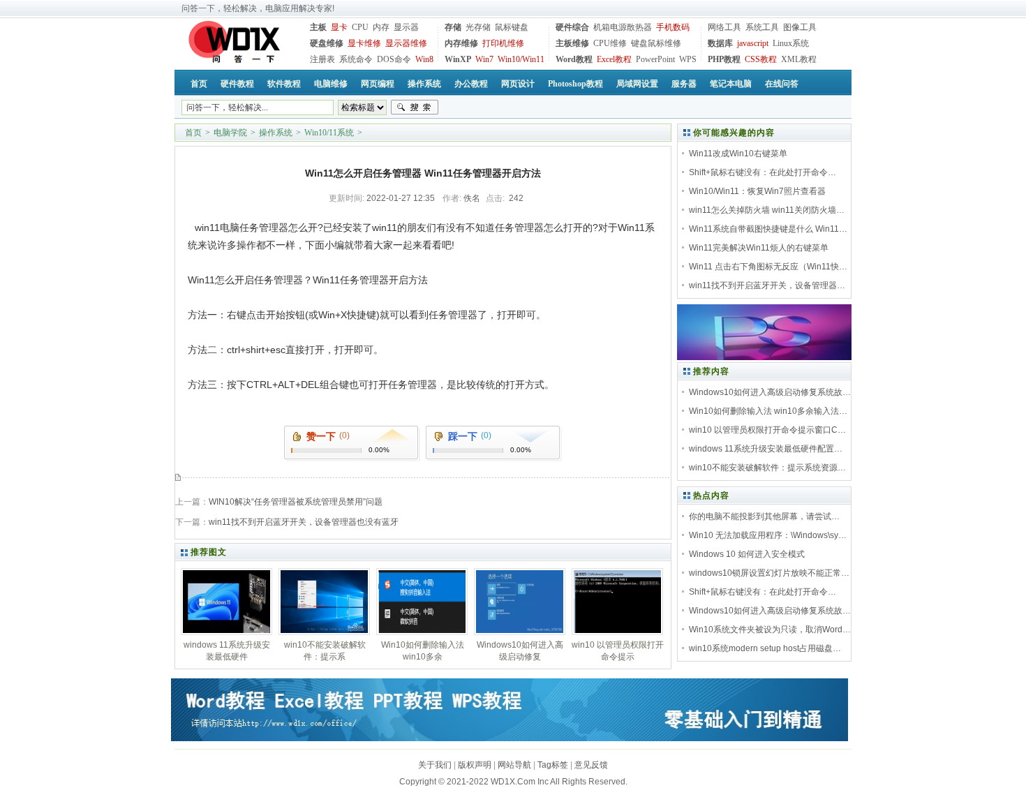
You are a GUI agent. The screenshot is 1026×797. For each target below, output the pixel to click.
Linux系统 (791, 43)
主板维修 (572, 43)
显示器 (406, 27)
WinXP (458, 59)
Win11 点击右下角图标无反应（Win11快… (768, 266)
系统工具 (762, 27)
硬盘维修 (326, 43)
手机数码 (673, 27)
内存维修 (461, 43)
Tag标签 (552, 765)
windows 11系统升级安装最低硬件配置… (765, 449)
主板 (318, 27)
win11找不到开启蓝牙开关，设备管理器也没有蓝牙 (304, 522)
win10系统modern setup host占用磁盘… (765, 648)
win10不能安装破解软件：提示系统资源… (767, 467)
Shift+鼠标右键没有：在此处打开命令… (762, 172)
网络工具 (724, 27)
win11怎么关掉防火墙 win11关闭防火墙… (767, 210)
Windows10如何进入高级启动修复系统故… (770, 392)
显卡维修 (364, 43)
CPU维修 (610, 43)
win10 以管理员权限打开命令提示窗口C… (767, 430)
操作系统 (275, 132)
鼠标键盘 (511, 27)
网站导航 (514, 765)
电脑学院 (230, 132)
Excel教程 (614, 59)
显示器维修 (406, 43)
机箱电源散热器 (622, 27)
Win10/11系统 (329, 132)
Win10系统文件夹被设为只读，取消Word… (770, 629)
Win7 (484, 59)
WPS (688, 59)
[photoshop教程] (764, 357)
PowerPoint (655, 59)
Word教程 (574, 59)
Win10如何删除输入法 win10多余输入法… (768, 411)
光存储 (478, 27)
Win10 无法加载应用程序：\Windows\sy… (768, 535)
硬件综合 (572, 27)
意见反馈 (591, 765)
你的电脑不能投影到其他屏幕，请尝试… (764, 516)
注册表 (322, 59)
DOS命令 (394, 59)
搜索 (414, 107)
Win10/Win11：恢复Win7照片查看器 (757, 191)
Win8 (424, 59)
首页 (193, 132)
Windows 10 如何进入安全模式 (747, 554)
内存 (381, 27)
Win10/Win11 (521, 59)
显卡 (339, 27)
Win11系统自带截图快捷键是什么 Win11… (768, 229)
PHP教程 (724, 59)
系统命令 (356, 59)
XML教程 (799, 59)
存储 (453, 27)
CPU (360, 27)
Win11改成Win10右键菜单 (738, 153)
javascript (752, 43)
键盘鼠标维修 (656, 43)
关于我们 (435, 765)
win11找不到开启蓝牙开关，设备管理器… (767, 285)
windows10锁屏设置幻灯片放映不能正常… (769, 573)
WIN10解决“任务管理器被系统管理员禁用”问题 (295, 502)
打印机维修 (503, 43)
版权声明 (474, 765)
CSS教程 (761, 59)
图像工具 (800, 27)
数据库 (720, 43)
